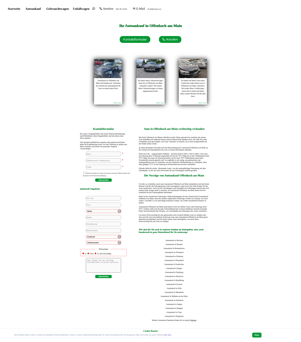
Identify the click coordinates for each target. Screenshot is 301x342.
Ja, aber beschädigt (104, 254)
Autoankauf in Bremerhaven (174, 248)
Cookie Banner (150, 331)
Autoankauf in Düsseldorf (174, 260)
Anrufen (107, 8)
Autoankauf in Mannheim (174, 292)
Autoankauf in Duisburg (174, 256)
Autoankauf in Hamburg (174, 272)
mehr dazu (167, 335)
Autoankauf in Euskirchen (174, 264)
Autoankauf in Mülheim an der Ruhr (174, 296)
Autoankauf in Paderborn (174, 300)
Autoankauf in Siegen (174, 304)
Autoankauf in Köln (174, 288)
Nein (92, 254)
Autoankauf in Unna (174, 312)
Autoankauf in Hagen (174, 268)
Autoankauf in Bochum (174, 240)
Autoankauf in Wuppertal (174, 316)
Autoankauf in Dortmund (174, 252)
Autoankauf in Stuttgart (174, 308)
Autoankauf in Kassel (174, 284)
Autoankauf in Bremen (174, 244)
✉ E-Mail (139, 8)
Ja (85, 254)
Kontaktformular (135, 39)
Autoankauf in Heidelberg (174, 280)
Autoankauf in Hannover (174, 276)
